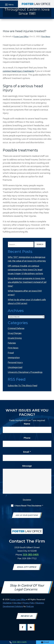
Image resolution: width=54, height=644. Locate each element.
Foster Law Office (21, 36)
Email (46, 642)
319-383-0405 (19, 642)
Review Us (26, 616)
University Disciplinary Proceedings (25, 372)
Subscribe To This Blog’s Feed (22, 385)
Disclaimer (27, 499)
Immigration (14, 357)
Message (27, 465)
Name (27, 423)
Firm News (45, 36)
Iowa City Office (27, 567)
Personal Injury (15, 362)
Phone (27, 437)
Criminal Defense (16, 328)
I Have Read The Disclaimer (29, 505)
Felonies (12, 343)
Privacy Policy (29, 603)
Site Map (17, 603)
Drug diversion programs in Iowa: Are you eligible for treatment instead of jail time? (27, 282)
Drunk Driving (15, 338)
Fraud (11, 352)
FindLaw (30, 606)
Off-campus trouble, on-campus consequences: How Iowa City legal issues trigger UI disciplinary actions (25, 269)
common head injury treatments (18, 71)
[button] (9, 4)
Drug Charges (14, 333)
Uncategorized (15, 367)
